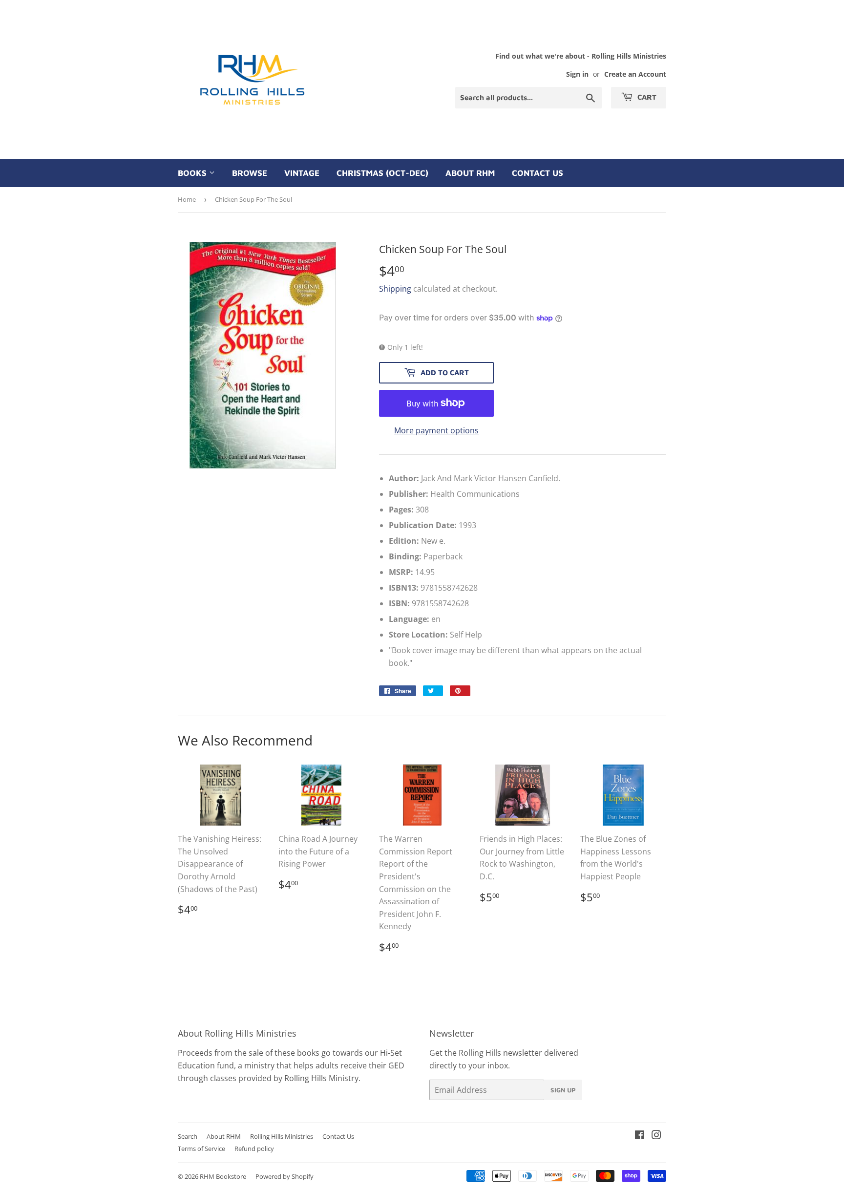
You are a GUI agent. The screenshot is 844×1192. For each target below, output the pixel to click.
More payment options (436, 430)
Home (187, 199)
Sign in (577, 74)
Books (193, 173)
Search (187, 1136)
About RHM (470, 173)
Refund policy (254, 1148)
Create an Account (635, 74)
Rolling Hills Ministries (281, 1136)
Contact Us (537, 173)
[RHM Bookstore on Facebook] (639, 1135)
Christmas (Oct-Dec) (382, 173)
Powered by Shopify (284, 1176)
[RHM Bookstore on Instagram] (656, 1135)
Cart (645, 97)
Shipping (395, 288)
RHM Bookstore (223, 1176)
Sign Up (563, 1090)
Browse (249, 173)
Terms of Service (201, 1148)
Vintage (301, 173)
